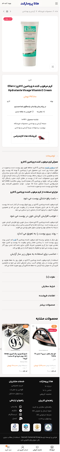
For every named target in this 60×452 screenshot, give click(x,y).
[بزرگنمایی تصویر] (53, 66)
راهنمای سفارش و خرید (41, 407)
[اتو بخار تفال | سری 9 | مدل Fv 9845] (44, 337)
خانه (56, 11)
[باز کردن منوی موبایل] (56, 3)
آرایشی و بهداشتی (28, 11)
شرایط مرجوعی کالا (44, 414)
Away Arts (23, 362)
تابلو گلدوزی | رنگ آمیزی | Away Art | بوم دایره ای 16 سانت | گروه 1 (15, 356)
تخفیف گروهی (45, 394)
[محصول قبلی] (10, 11)
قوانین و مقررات (16, 389)
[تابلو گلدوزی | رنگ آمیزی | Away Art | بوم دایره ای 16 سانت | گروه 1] (15, 337)
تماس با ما (47, 390)
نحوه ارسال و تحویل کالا (41, 411)
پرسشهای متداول (16, 393)
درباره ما (48, 386)
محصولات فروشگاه (45, 11)
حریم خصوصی (17, 385)
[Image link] (48, 427)
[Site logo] (30, 3)
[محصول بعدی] (3, 11)
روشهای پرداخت (45, 418)
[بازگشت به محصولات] (7, 11)
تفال (54, 360)
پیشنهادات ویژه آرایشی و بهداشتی (27, 128)
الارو (30, 80)
